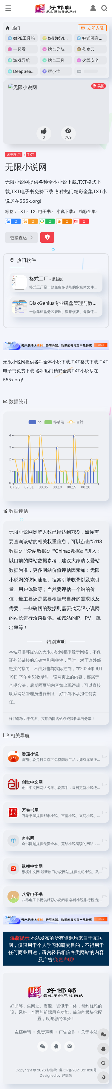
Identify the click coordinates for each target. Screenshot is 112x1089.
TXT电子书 (40, 211)
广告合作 (67, 1031)
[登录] (93, 9)
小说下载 (64, 211)
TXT (30, 154)
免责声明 (45, 1031)
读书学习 (14, 154)
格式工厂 (46, 279)
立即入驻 (95, 27)
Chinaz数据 (67, 551)
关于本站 (89, 1031)
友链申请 (23, 1031)
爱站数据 (36, 551)
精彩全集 (87, 211)
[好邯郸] (56, 8)
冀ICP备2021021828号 (78, 1070)
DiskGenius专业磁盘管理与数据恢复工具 (64, 303)
